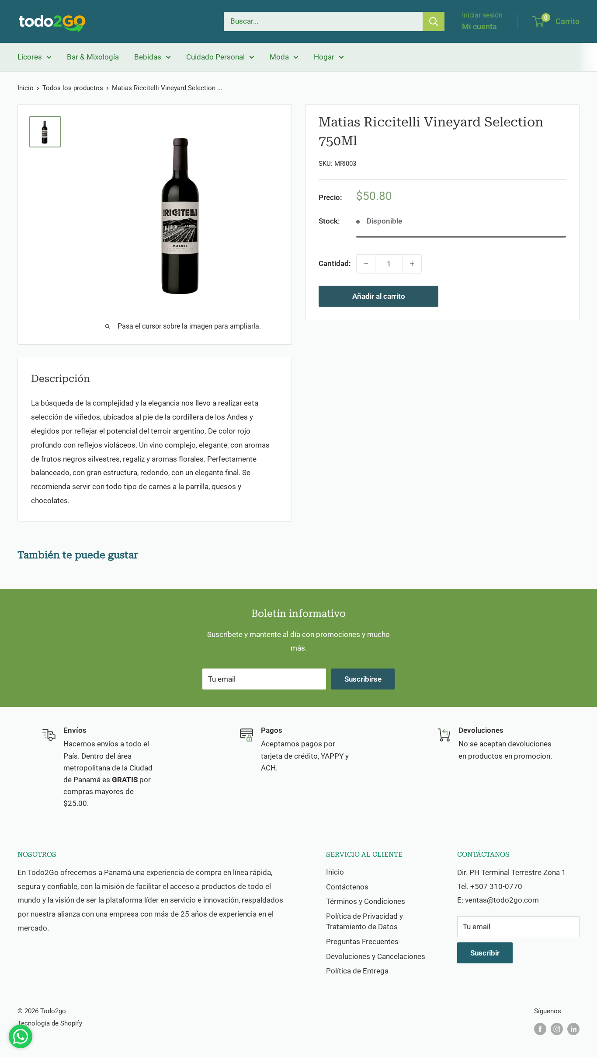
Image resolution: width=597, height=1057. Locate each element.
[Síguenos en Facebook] (540, 1028)
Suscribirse (363, 679)
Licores (29, 56)
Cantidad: (335, 263)
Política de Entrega (357, 970)
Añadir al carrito (378, 296)
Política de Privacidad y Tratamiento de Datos (364, 921)
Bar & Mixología (93, 56)
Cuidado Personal (215, 56)
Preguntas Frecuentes (362, 941)
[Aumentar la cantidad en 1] (412, 264)
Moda (279, 56)
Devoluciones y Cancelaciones (375, 956)
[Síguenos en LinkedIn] (573, 1028)
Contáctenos (347, 886)
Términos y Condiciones (365, 901)
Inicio (25, 88)
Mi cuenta (479, 26)
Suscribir (485, 952)
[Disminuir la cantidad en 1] (366, 264)
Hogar (324, 56)
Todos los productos (72, 88)
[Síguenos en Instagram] (557, 1028)
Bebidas (147, 56)
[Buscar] (433, 21)
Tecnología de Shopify (49, 1023)
